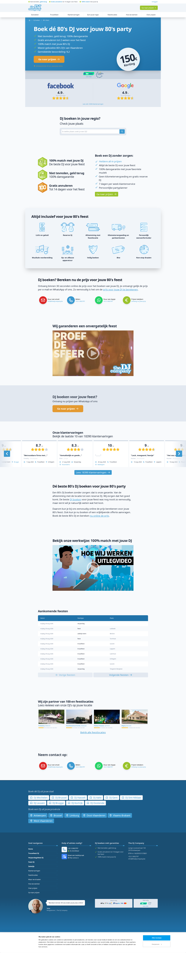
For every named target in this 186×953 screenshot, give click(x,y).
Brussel (57, 815)
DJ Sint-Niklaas (133, 797)
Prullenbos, (44, 726)
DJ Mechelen (40, 797)
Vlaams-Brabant (121, 815)
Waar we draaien (34, 879)
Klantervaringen (34, 871)
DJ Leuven (39, 803)
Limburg (74, 815)
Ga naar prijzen (34, 892)
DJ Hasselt (79, 797)
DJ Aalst (97, 797)
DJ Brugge (58, 803)
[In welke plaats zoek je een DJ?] (122, 131)
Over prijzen (32, 888)
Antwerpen (39, 815)
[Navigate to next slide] (179, 453)
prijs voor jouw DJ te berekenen (120, 289)
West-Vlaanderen (43, 820)
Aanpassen (155, 944)
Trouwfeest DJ (33, 853)
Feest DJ (31, 862)
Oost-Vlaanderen (95, 815)
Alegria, (126, 726)
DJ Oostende (97, 803)
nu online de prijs (99, 515)
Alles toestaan (156, 938)
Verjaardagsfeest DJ (35, 858)
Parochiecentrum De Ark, (76, 726)
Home (30, 849)
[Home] (34, 7)
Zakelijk (31, 866)
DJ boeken (75, 499)
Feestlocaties (33, 875)
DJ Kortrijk (77, 803)
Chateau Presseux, (102, 726)
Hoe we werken (34, 884)
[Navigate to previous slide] (7, 453)
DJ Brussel (61, 797)
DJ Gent (113, 797)
